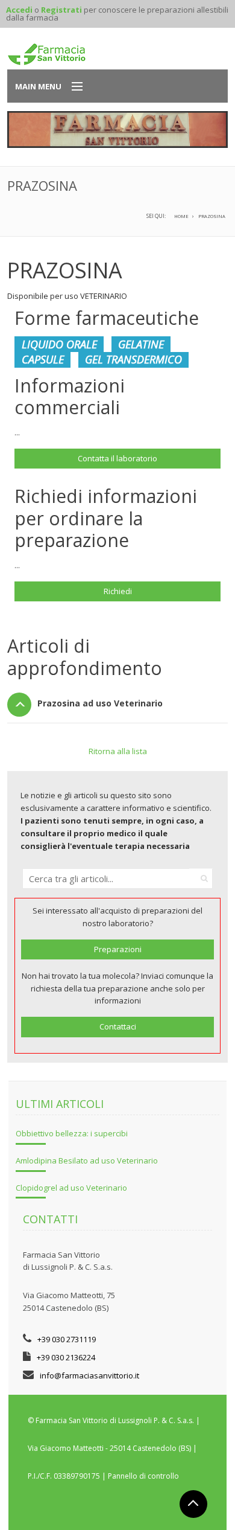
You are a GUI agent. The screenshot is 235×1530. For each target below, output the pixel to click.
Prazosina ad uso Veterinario (100, 703)
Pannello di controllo (143, 1476)
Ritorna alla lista (118, 751)
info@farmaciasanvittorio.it (89, 1375)
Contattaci (117, 1026)
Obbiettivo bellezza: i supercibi (72, 1133)
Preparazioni (118, 949)
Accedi (19, 9)
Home (181, 216)
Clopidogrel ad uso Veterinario (71, 1187)
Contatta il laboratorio (117, 458)
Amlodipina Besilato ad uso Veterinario (87, 1160)
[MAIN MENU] (71, 87)
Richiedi (118, 591)
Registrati (61, 9)
